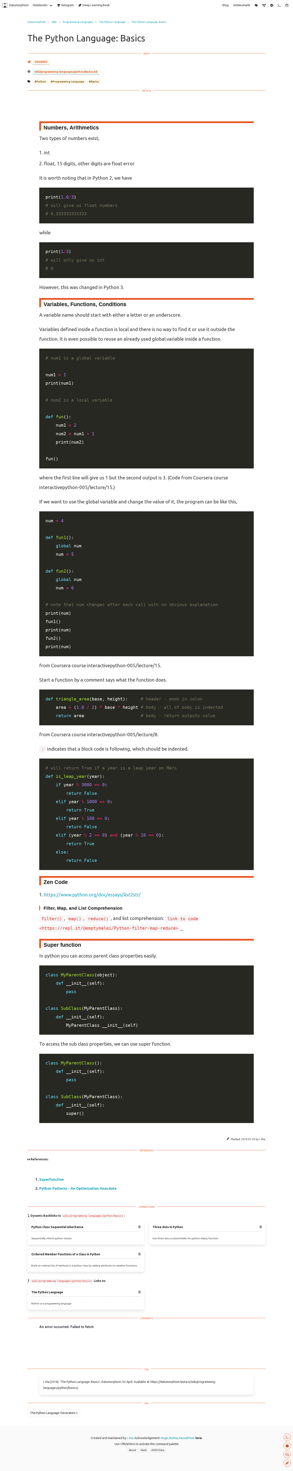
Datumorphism (19, 5)
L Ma (130, 1438)
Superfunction (51, 1179)
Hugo (164, 1438)
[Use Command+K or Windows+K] (279, 5)
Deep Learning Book (95, 5)
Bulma (173, 1438)
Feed (143, 1450)
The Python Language (112, 22)
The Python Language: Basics (148, 22)
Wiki (54, 22)
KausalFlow (186, 1438)
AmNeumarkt (241, 5)
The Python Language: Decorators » (54, 1413)
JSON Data (157, 1450)
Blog (225, 5)
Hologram (67, 5)
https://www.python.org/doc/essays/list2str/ (92, 894)
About (132, 1450)
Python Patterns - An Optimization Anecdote (77, 1188)
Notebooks (40, 5)
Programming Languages (78, 22)
